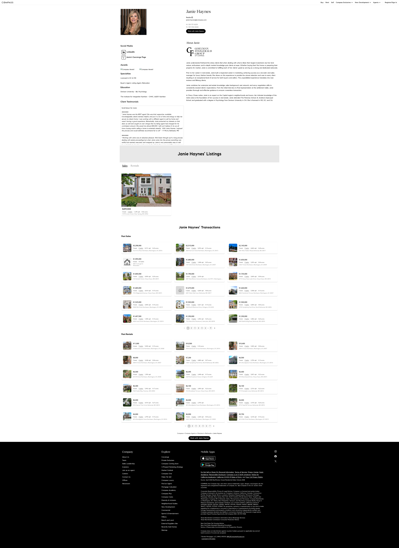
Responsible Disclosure (217, 475)
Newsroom (126, 484)
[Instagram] (275, 451)
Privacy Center (253, 472)
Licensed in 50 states (208, 539)
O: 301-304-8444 (192, 27)
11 (210, 328)
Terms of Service (241, 472)
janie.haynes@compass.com (196, 20)
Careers (125, 474)
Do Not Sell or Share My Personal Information (217, 472)
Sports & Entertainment (170, 514)
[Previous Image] (124, 190)
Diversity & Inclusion (168, 500)
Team (124, 460)
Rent (327, 2)
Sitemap (164, 530)
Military (164, 517)
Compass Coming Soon (170, 464)
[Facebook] (275, 455)
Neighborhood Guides (169, 504)
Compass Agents (190, 433)
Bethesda (208, 433)
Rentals (135, 165)
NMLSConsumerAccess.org (235, 536)
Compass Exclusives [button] (343, 2)
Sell (332, 2)
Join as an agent (128, 470)
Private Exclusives (167, 460)
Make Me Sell (166, 477)
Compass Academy (168, 490)
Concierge (165, 457)
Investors (125, 467)
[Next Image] (169, 190)
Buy (322, 2)
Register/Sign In (391, 2)
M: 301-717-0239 (192, 24)
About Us (125, 457)
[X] (275, 460)
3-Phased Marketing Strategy (172, 467)
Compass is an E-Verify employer (239, 475)
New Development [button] (362, 2)
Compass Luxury (167, 480)
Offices (124, 480)
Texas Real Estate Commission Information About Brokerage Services (223, 518)
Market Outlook (167, 470)
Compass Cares (167, 497)
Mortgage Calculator (169, 487)
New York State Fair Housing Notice (212, 523)
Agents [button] (376, 2)
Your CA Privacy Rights (254, 477)
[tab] (124, 166)
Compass (180, 433)
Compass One (166, 474)
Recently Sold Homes (169, 527)
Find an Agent (166, 484)
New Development (168, 507)
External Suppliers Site (169, 524)
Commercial (165, 510)
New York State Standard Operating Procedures (216, 525)
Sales (124, 165)
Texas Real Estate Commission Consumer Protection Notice (220, 520)
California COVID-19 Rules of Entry (229, 477)
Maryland (200, 433)
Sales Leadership (128, 464)
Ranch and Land (167, 520)
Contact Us (126, 477)
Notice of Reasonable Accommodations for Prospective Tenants (221, 527)
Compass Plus (166, 494)
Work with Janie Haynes (196, 31)
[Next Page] (214, 328)
